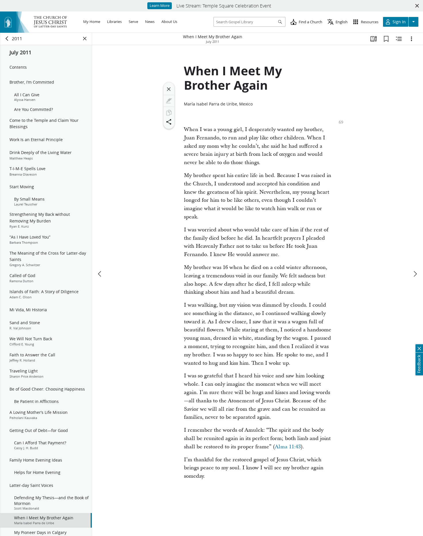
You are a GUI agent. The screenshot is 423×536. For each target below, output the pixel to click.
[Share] (169, 121)
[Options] (411, 38)
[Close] (169, 89)
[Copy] (169, 112)
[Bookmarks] (386, 38)
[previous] (100, 274)
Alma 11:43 (288, 446)
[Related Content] (399, 38)
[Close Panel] (84, 38)
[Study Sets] (373, 38)
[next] (415, 274)
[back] (7, 38)
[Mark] (169, 100)
